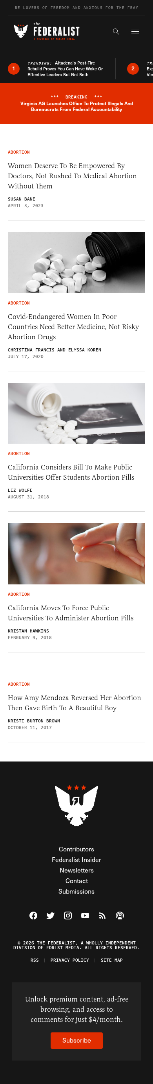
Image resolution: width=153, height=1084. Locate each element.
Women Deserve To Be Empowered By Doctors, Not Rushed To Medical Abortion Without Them (72, 175)
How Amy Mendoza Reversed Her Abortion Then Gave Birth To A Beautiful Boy (74, 702)
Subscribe (76, 1040)
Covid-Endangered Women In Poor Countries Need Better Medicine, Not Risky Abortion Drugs (73, 326)
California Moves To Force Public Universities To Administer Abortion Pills (70, 613)
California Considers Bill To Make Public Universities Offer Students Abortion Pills (71, 472)
